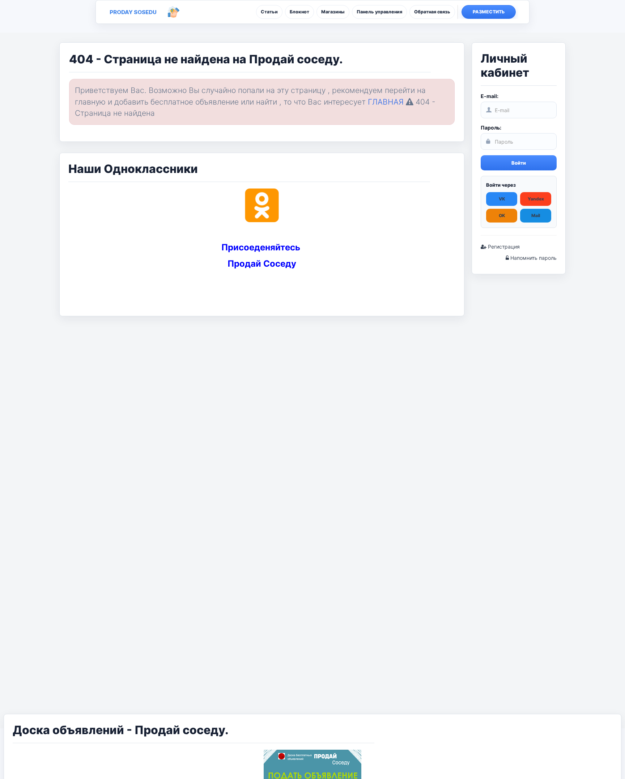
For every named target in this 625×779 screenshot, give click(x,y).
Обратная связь (432, 11)
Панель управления (379, 11)
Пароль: (491, 127)
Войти (518, 163)
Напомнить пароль (533, 258)
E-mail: (489, 96)
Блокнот (299, 11)
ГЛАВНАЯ (386, 101)
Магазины (333, 11)
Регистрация (503, 247)
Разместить (489, 11)
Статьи (269, 11)
